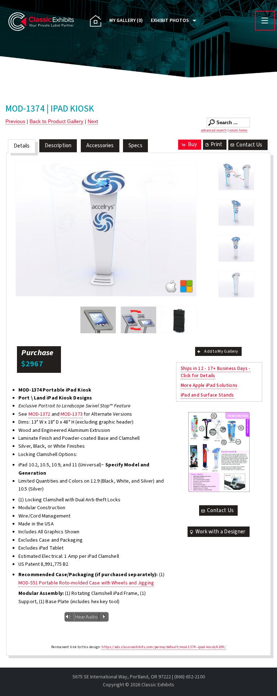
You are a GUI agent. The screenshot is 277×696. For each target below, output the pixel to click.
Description (58, 145)
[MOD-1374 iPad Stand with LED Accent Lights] (236, 177)
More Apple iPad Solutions (209, 385)
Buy (192, 144)
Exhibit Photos (170, 20)
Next (93, 121)
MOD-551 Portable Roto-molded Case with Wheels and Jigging (86, 583)
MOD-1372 (39, 414)
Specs (135, 145)
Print (216, 144)
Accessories (100, 145)
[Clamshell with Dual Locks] (98, 320)
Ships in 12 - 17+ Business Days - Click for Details (216, 372)
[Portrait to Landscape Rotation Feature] (138, 320)
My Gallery (126, 20)
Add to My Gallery (221, 351)
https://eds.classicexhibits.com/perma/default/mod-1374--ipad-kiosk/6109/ (164, 647)
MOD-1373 (72, 414)
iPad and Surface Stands (207, 395)
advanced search (214, 130)
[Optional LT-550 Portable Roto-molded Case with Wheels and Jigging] (179, 320)
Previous (15, 121)
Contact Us (249, 145)
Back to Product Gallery (56, 121)
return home (238, 130)
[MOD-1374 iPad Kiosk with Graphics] (106, 228)
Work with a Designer (220, 531)
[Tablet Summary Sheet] (218, 452)
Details (22, 146)
